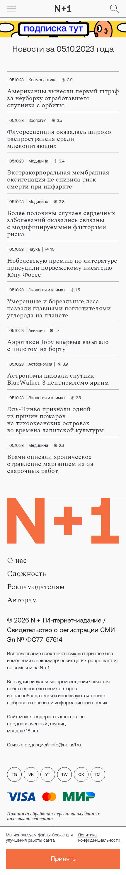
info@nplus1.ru (66, 744)
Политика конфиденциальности (99, 838)
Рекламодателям (36, 587)
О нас (17, 560)
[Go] (11, 8)
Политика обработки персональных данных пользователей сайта (53, 816)
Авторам (22, 600)
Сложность (26, 574)
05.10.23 (16, 79)
